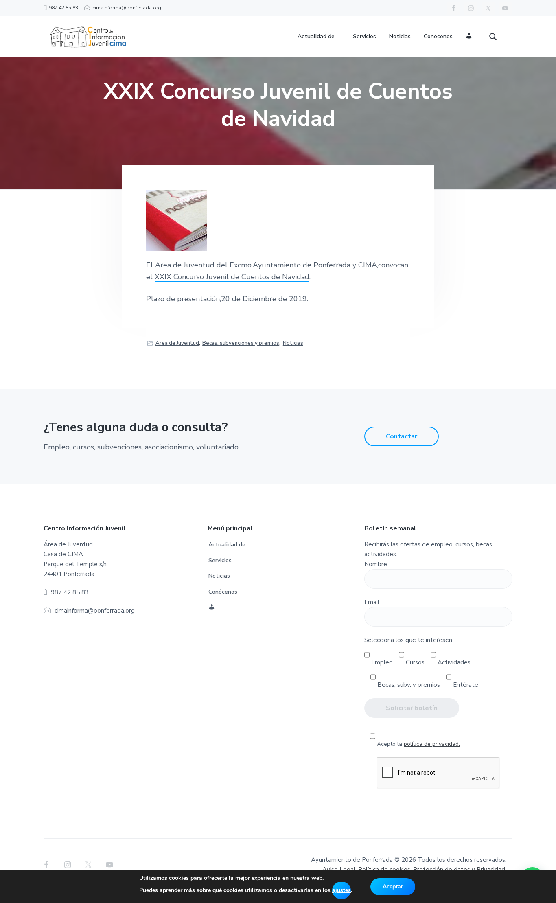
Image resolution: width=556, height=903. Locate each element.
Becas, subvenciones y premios (240, 343)
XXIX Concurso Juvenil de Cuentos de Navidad (232, 277)
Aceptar (393, 886)
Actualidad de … (229, 544)
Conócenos (222, 592)
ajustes (341, 890)
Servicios (220, 560)
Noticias (293, 343)
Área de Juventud (177, 343)
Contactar (401, 436)
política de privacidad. (432, 744)
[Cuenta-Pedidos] (469, 37)
